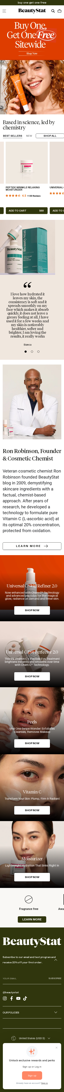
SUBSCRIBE (55, 978)
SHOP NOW (32, 743)
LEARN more (32, 919)
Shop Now (32, 676)
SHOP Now (32, 610)
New (29, 135)
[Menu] (4, 11)
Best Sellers (12, 135)
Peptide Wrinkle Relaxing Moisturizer (23, 188)
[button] (53, 11)
